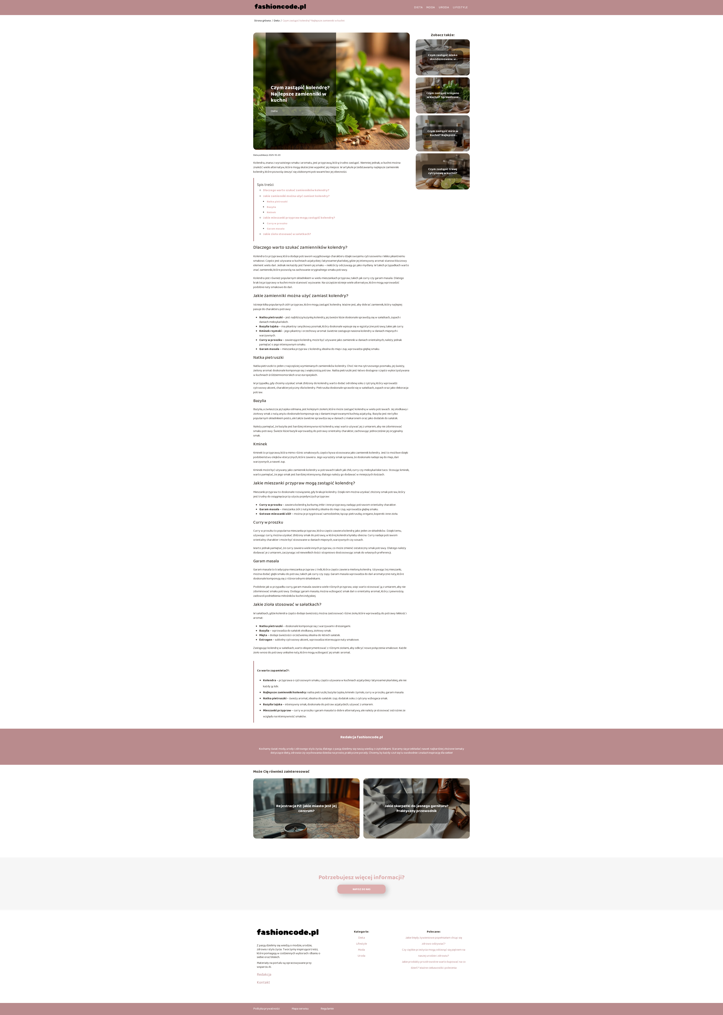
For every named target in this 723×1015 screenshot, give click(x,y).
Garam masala (275, 229)
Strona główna (262, 21)
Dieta (418, 7)
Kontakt (263, 982)
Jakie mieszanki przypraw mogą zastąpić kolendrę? (299, 217)
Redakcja (264, 974)
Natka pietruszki (277, 202)
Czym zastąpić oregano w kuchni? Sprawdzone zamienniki (442, 95)
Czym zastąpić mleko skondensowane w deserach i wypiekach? (443, 57)
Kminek (271, 212)
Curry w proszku (277, 223)
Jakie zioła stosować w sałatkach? (287, 234)
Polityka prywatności (266, 1008)
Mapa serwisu (300, 1008)
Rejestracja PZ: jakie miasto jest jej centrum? (306, 808)
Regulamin (327, 1008)
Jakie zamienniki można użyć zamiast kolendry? (296, 196)
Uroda (444, 7)
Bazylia (271, 207)
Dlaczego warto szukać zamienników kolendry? (296, 190)
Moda (430, 7)
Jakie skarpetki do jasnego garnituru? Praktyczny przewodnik (416, 808)
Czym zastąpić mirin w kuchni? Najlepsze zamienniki (442, 133)
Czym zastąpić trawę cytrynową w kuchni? (442, 171)
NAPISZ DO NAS (362, 889)
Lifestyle (460, 7)
